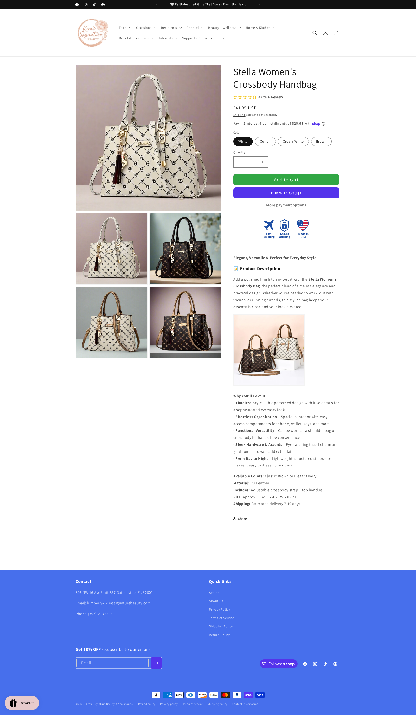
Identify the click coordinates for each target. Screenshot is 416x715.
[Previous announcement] (156, 4)
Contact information (245, 704)
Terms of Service (221, 618)
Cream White (293, 141)
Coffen (265, 141)
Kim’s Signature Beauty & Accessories (109, 704)
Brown (321, 141)
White (243, 141)
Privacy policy (169, 704)
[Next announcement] (259, 4)
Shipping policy (218, 704)
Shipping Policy (221, 626)
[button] (124, 28)
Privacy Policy (219, 609)
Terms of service (193, 704)
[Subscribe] (156, 663)
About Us (216, 601)
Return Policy (219, 635)
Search (214, 592)
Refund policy (146, 704)
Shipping (239, 114)
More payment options (286, 205)
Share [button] (242, 519)
